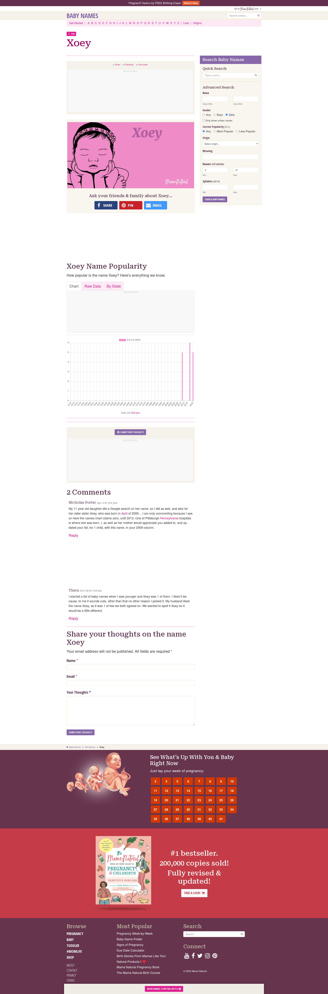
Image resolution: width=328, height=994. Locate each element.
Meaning (208, 151)
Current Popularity (216, 127)
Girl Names (90, 747)
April (124, 513)
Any (208, 115)
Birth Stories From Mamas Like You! (141, 956)
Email (71, 676)
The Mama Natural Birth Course (138, 972)
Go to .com (247, 8)
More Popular (225, 131)
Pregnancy (75, 933)
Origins (197, 23)
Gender (207, 110)
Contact (72, 970)
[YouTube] (186, 957)
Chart (74, 286)
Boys (220, 115)
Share (117, 64)
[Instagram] (207, 957)
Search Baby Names (215, 199)
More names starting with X (163, 988)
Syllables (211, 181)
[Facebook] (193, 957)
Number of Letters (213, 164)
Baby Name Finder (129, 939)
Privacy (71, 975)
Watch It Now (191, 3)
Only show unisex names (218, 120)
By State (114, 286)
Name (71, 660)
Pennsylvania (169, 518)
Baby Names (82, 15)
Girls (232, 115)
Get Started (76, 23)
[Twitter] (200, 957)
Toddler (73, 945)
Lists (186, 23)
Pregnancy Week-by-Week (135, 933)
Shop (70, 957)
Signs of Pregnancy (130, 944)
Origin (206, 138)
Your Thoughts (79, 692)
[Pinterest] (214, 957)
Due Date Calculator (130, 950)
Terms (71, 980)
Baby (70, 939)
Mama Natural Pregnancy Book (138, 967)
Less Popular (247, 131)
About (70, 965)
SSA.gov (135, 412)
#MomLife (74, 951)
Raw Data (92, 286)
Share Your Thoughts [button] (132, 432)
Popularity (129, 64)
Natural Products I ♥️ (131, 961)
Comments (143, 64)
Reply (73, 535)
